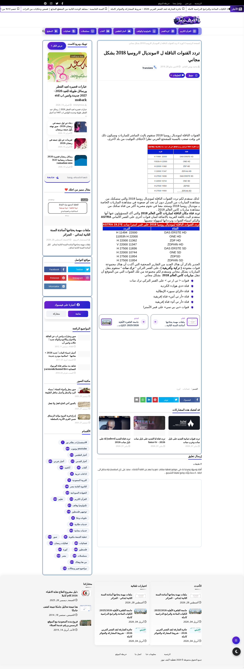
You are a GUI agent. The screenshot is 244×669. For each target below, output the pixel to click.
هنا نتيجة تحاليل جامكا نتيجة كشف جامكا (60, 608)
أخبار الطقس (78, 454)
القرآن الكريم (78, 499)
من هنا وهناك (78, 562)
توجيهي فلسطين (77, 511)
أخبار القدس (79, 461)
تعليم (58, 499)
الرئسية (167, 654)
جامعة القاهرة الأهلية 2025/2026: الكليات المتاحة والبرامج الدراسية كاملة (170, 614)
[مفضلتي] (236, 640)
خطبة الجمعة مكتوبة (76, 536)
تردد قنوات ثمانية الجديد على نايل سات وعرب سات (184, 440)
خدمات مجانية (78, 530)
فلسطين (80, 549)
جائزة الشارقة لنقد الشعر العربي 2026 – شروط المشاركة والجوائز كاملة (155, 8)
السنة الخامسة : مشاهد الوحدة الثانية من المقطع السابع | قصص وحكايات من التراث (72, 8)
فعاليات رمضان (59, 543)
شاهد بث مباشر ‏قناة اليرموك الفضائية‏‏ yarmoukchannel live (60, 367)
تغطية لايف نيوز (168, 659)
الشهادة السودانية (76, 492)
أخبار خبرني (56, 461)
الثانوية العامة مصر (76, 486)
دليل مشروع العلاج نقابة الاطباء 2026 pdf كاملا (62, 593)
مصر (61, 555)
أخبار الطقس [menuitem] (120, 31)
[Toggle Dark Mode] (236, 651)
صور (52, 536)
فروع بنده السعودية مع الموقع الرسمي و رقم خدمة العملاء (63, 623)
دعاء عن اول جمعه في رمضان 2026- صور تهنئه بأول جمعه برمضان (61, 126)
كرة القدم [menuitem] (165, 31)
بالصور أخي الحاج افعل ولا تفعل (62, 403)
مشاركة (56, 314)
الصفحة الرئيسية (193, 43)
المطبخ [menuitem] (50, 31)
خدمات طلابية (78, 524)
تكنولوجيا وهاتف (77, 505)
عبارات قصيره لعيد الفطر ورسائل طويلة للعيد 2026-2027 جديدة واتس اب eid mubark (70, 93)
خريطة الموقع (163, 3)
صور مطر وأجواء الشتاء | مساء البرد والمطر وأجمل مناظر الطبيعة (60, 391)
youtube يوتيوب (76, 448)
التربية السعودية (77, 480)
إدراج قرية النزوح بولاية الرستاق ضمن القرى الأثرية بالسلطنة (62, 417)
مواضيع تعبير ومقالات (75, 568)
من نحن (188, 3)
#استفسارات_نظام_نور (74, 442)
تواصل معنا (177, 3)
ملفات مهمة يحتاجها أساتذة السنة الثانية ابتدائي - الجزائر (70, 232)
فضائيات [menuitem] (66, 31)
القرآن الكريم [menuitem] (185, 31)
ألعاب (82, 467)
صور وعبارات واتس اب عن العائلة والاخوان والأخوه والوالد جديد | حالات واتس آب (61, 339)
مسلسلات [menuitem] (85, 31)
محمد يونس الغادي (189, 66)
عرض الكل (58, 45)
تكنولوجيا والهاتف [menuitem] (144, 31)
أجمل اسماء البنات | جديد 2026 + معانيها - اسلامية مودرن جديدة (60, 354)
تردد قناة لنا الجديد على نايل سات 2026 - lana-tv (149, 440)
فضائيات (186, 389)
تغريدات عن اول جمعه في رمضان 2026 (60, 141)
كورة (182, 43)
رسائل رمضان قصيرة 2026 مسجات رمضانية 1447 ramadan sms (60, 159)
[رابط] (62, 3)
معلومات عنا (151, 654)
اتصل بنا (138, 654)
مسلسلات (80, 555)
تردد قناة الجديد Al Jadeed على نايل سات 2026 (114, 440)
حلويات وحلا (79, 517)
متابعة (78, 314)
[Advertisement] (149, 107)
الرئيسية (198, 3)
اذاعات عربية (79, 473)
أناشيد (65, 467)
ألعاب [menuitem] (102, 31)
